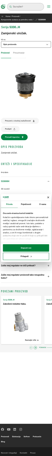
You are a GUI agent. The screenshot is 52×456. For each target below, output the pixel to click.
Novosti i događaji (9, 453)
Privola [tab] (9, 204)
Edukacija (16, 436)
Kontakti (23, 453)
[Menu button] (48, 7)
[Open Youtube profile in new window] (8, 429)
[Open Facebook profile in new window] (2, 429)
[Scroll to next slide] (35, 347)
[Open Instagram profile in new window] (20, 429)
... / (36, 19)
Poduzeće (37, 436)
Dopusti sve (26, 248)
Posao (33, 453)
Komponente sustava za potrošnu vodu (16, 20)
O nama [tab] (42, 204)
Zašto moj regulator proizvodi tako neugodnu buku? (22, 276)
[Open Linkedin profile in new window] (14, 429)
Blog (3, 442)
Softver (27, 436)
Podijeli (8, 129)
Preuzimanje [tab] (18, 53)
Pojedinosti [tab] (26, 204)
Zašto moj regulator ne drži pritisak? (18, 265)
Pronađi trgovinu (12, 137)
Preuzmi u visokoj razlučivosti (18, 121)
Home (8, 16)
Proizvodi (15, 16)
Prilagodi (25, 256)
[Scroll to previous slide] (31, 347)
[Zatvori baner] (48, 197)
